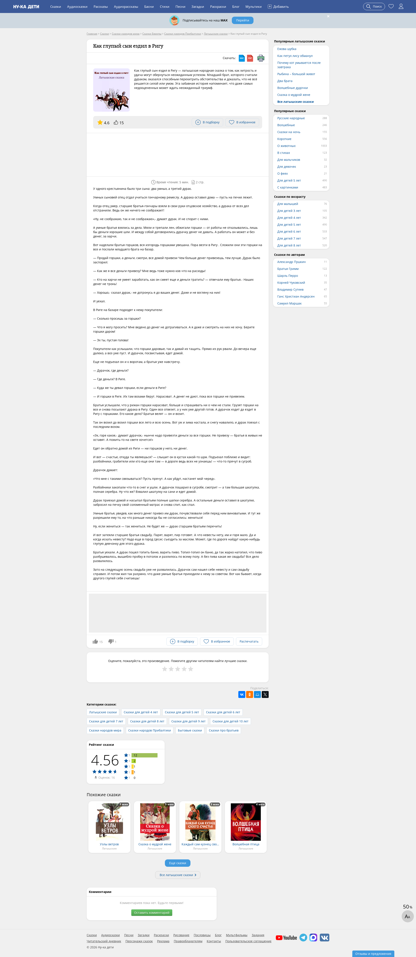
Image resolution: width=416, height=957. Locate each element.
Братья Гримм (288, 269)
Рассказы (101, 6)
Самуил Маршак (289, 303)
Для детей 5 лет (289, 180)
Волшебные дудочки (292, 88)
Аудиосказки (77, 6)
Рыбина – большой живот (296, 74)
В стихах (283, 153)
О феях (282, 173)
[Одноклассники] (249, 694)
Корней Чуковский (291, 282)
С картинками (287, 187)
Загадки (198, 6)
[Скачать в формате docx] (242, 58)
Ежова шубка (286, 49)
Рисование (181, 935)
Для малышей (287, 204)
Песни (180, 6)
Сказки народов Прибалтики (149, 730)
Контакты (214, 941)
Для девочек (286, 166)
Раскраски (218, 6)
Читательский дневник (104, 941)
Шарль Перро (287, 276)
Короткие (284, 139)
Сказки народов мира (105, 730)
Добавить (279, 6)
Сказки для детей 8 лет (147, 721)
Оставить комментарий (151, 912)
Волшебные (286, 125)
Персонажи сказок (139, 941)
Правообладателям (188, 941)
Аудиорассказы (126, 6)
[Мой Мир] (257, 694)
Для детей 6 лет (289, 231)
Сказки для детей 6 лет (223, 712)
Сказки (55, 6)
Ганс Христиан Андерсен (296, 296)
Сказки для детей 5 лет (182, 712)
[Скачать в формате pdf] (250, 58)
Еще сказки (177, 863)
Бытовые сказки (190, 730)
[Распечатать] (260, 58)
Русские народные (291, 118)
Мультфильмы (236, 935)
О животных (286, 146)
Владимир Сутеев (290, 289)
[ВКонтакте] (241, 694)
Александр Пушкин (291, 262)
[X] (265, 694)
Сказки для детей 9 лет (188, 721)
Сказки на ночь (288, 132)
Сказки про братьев (224, 730)
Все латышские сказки (176, 875)
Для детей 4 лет (289, 218)
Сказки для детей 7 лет (106, 721)
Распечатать (249, 641)
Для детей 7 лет (289, 238)
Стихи (164, 6)
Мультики (253, 6)
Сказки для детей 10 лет (231, 721)
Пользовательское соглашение (248, 941)
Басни (149, 6)
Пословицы (202, 935)
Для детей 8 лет (289, 245)
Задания (258, 935)
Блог (235, 6)
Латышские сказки (103, 712)
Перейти (242, 20)
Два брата (284, 81)
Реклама (163, 941)
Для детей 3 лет (289, 211)
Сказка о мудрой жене (293, 95)
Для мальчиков (288, 160)
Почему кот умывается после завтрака (299, 65)
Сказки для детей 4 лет (141, 712)
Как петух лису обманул (295, 56)
